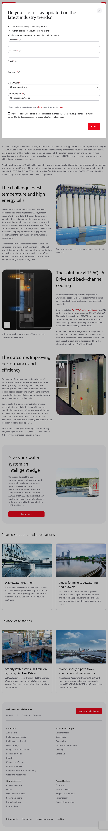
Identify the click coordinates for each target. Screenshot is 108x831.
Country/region (15, 93)
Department (14, 82)
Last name (13, 50)
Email (11, 61)
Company (13, 72)
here (40, 107)
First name (13, 39)
